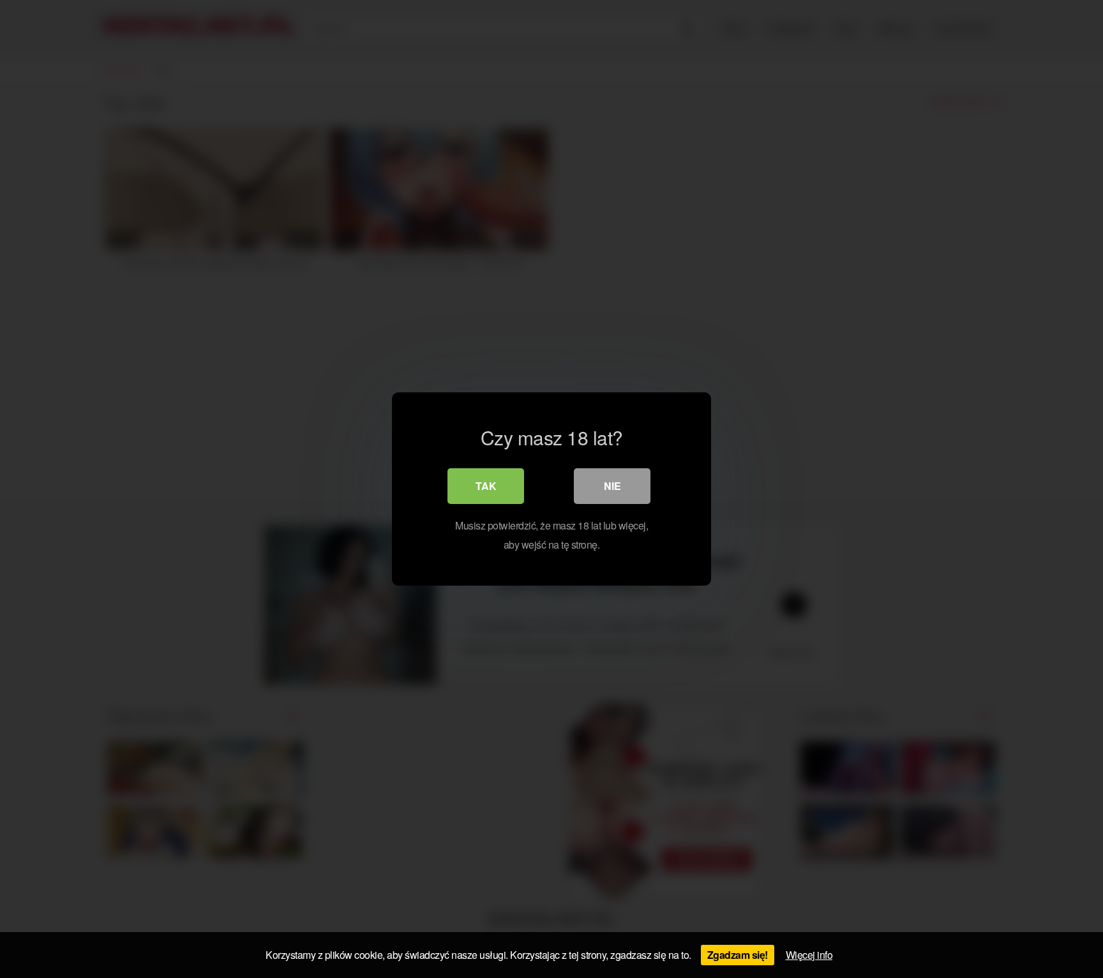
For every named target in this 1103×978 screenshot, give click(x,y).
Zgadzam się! (737, 954)
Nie (612, 485)
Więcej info (809, 954)
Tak (486, 485)
